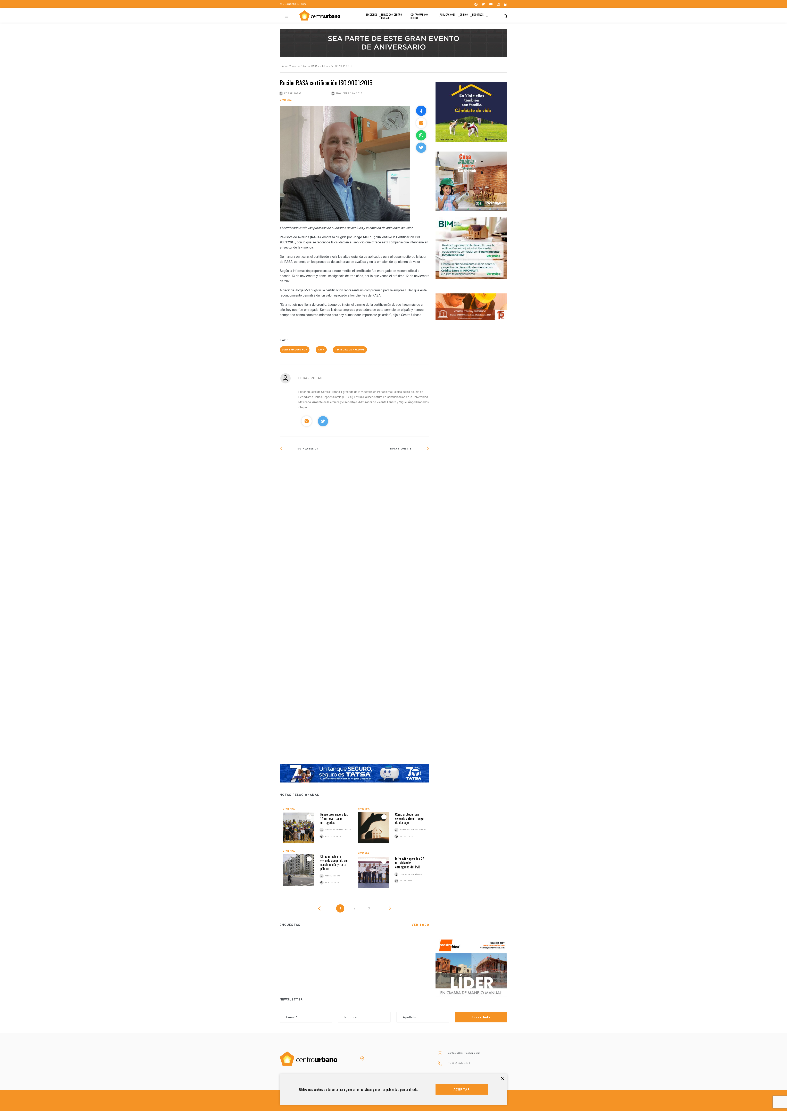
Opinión (464, 14)
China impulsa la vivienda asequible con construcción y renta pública (334, 862)
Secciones (371, 14)
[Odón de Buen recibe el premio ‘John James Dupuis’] (392, 610)
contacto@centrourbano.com (464, 1053)
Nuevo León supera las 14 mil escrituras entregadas (334, 818)
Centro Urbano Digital (419, 16)
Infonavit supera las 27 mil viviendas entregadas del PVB (409, 862)
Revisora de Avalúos (350, 350)
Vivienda (294, 66)
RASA (321, 350)
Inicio (283, 66)
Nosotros (478, 14)
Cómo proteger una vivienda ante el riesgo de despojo (409, 818)
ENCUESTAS (290, 924)
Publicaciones (448, 14)
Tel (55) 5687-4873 (459, 1063)
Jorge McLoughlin (294, 350)
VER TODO (420, 924)
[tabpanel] (354, 851)
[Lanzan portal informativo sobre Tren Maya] (317, 460)
